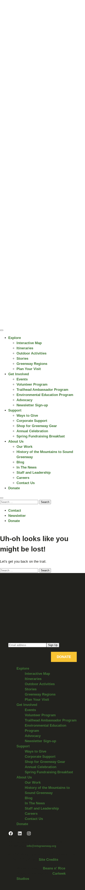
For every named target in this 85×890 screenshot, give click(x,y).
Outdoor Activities (31, 353)
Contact (14, 510)
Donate (14, 488)
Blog (20, 462)
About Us (16, 441)
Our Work (24, 447)
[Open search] (1, 498)
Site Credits (48, 860)
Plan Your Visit (29, 369)
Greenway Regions (32, 364)
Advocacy (24, 400)
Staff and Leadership (34, 473)
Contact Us (26, 483)
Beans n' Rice (54, 868)
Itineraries (25, 348)
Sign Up (53, 645)
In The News (27, 467)
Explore (14, 338)
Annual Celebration (32, 431)
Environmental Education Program (45, 395)
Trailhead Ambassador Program (42, 390)
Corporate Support (32, 421)
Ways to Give (27, 416)
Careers (23, 478)
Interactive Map (29, 343)
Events (22, 379)
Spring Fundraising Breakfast (41, 436)
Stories (22, 359)
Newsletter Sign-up (32, 405)
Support (14, 410)
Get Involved (18, 374)
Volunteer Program (32, 384)
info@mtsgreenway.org (41, 846)
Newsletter (17, 516)
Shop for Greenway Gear (37, 426)
